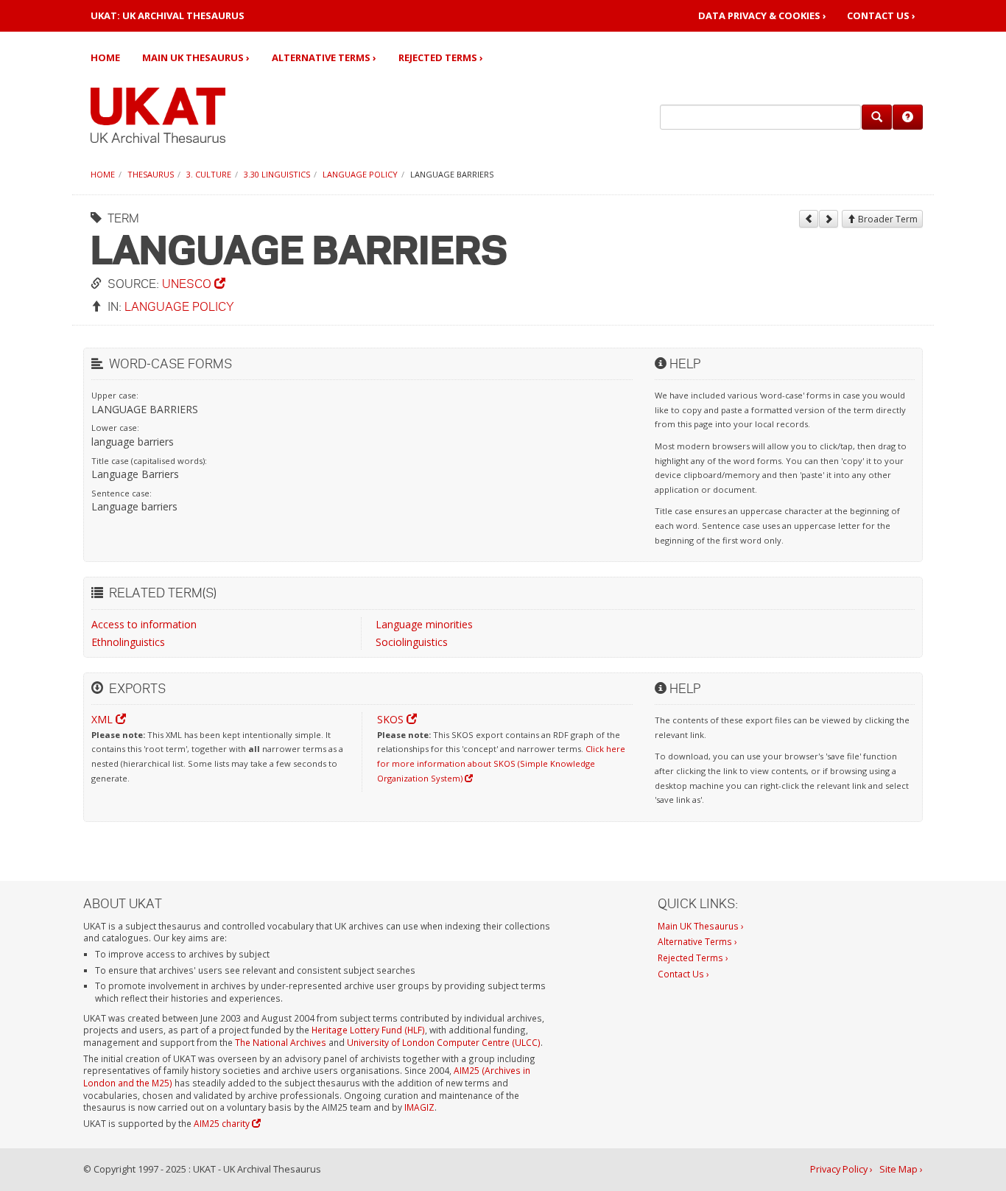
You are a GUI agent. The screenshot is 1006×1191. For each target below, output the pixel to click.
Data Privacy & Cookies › (762, 16)
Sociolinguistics (412, 642)
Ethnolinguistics (128, 642)
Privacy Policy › (841, 1169)
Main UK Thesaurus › (196, 57)
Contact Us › (881, 16)
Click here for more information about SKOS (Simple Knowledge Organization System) (501, 763)
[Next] (828, 219)
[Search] (877, 117)
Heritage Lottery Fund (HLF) (368, 1030)
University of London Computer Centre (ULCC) (444, 1042)
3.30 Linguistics (277, 174)
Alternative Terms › (324, 57)
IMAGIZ (419, 1107)
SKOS (392, 719)
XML (103, 719)
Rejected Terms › (440, 57)
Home (105, 57)
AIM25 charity (223, 1123)
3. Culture (208, 174)
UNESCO (188, 283)
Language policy (360, 174)
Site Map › (901, 1169)
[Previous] (808, 219)
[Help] (908, 117)
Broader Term (887, 219)
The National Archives (280, 1042)
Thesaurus (150, 174)
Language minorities (424, 624)
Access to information (144, 624)
